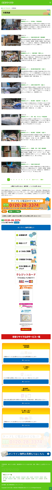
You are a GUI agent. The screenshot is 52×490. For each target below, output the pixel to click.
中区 (7, 477)
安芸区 (41, 477)
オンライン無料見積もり (26, 227)
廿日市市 (36, 477)
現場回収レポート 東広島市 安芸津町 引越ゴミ (33, 132)
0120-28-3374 (12, 220)
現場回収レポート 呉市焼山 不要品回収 (31, 21)
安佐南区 (18, 477)
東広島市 (10, 478)
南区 (14, 477)
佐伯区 (31, 477)
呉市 (36, 478)
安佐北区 (23, 477)
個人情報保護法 (11, 484)
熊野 (6, 478)
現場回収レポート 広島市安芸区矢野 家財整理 (33, 37)
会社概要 (4, 484)
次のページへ (35, 179)
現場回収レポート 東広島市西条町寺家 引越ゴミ (33, 69)
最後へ (42, 179)
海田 (45, 477)
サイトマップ (19, 484)
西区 (28, 477)
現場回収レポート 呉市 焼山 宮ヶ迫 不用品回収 (34, 116)
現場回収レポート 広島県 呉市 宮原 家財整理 (33, 148)
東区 (10, 477)
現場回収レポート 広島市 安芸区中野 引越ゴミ (33, 85)
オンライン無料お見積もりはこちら (26, 454)
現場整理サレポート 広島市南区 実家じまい (32, 53)
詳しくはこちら (26, 360)
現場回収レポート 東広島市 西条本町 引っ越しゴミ (34, 101)
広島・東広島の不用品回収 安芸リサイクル (20, 487)
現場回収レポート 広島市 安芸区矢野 (30, 164)
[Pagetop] (50, 488)
